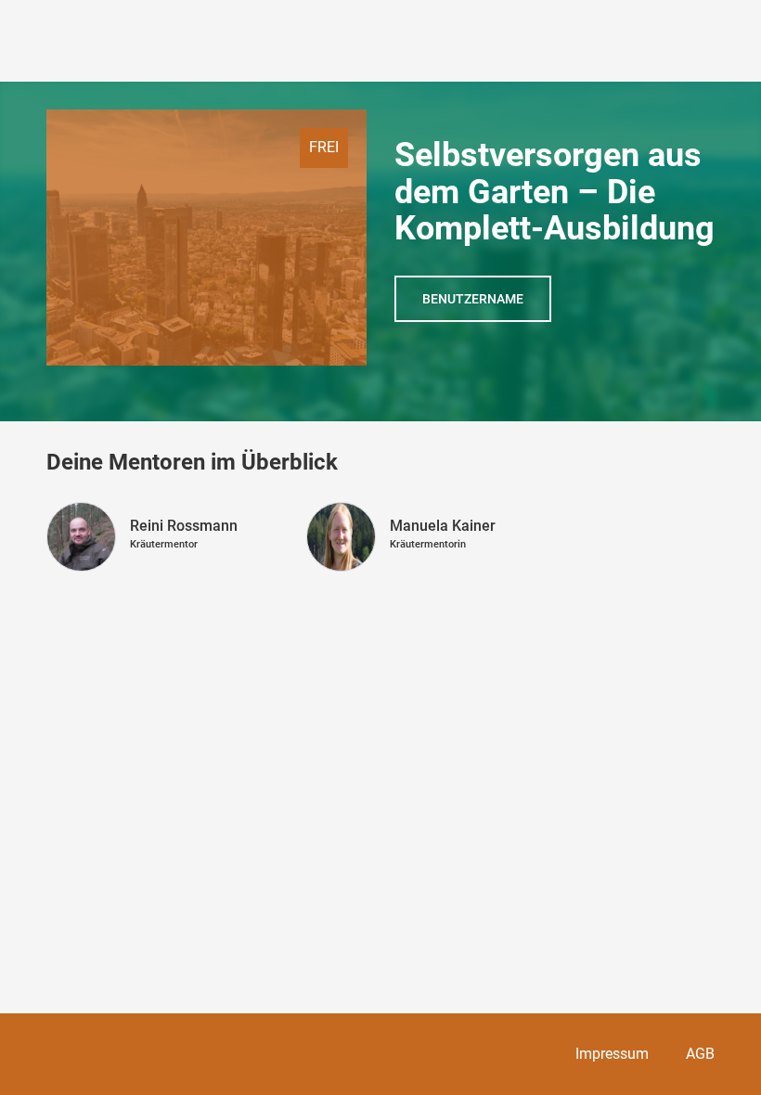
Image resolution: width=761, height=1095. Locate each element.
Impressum (612, 1054)
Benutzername (472, 298)
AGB (700, 1054)
